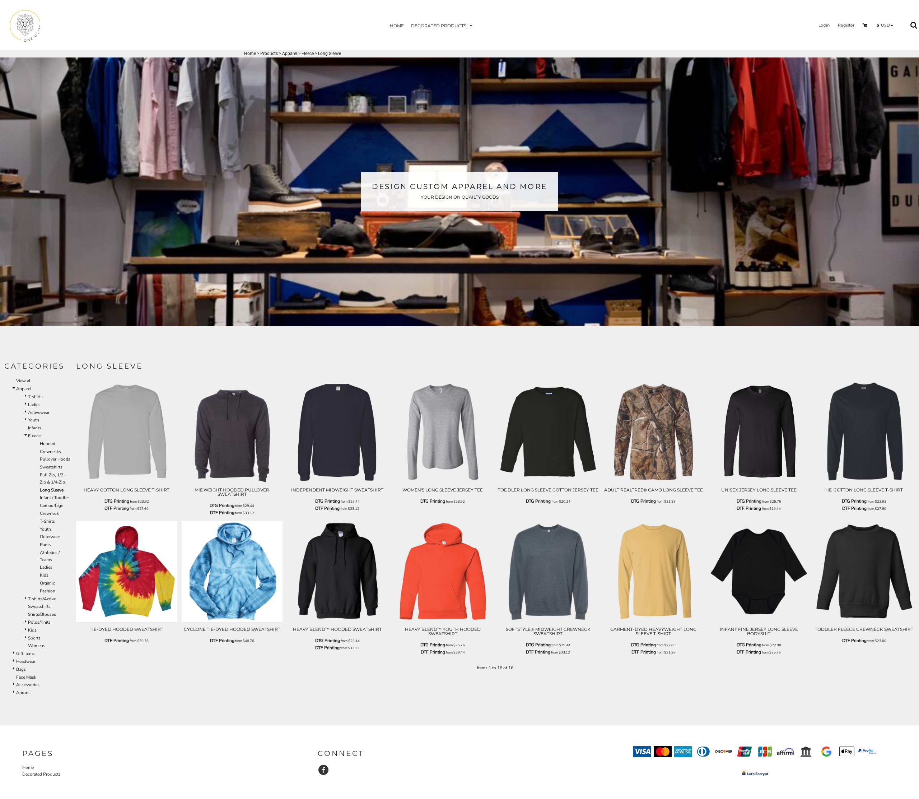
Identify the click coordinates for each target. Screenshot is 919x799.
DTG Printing (116, 501)
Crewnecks (50, 451)
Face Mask (26, 677)
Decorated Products (41, 774)
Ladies (34, 404)
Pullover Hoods (55, 459)
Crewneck (49, 513)
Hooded (47, 444)
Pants (45, 545)
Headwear (26, 661)
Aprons (23, 693)
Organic (47, 583)
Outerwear (50, 537)
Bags (21, 669)
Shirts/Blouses (42, 614)
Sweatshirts (51, 467)
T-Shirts (47, 521)
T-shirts (35, 397)
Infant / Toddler (54, 497)
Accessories (27, 685)
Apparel (289, 53)
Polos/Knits (39, 622)
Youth (33, 420)
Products (269, 53)
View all (24, 381)
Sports (34, 638)
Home (250, 53)
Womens (36, 645)
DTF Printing (116, 508)
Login (824, 25)
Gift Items (25, 653)
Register (846, 25)
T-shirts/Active (42, 599)
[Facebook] (323, 770)
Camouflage (51, 505)
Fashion (47, 591)
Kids (44, 575)
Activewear (39, 412)
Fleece (308, 53)
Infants (34, 428)
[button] (442, 25)
